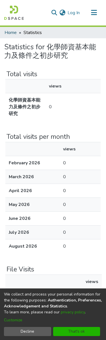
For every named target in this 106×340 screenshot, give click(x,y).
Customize (13, 320)
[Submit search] (54, 12)
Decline (27, 331)
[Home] (14, 13)
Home (11, 32)
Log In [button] (74, 13)
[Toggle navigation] (94, 12)
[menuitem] (62, 12)
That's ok (76, 331)
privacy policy (73, 312)
